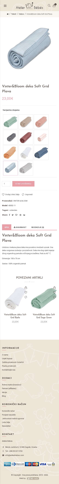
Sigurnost (20, 227)
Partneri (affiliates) (9, 388)
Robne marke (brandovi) (11, 385)
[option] (15, 306)
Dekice (21, 14)
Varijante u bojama (11, 110)
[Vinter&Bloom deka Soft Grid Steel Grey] (10, 137)
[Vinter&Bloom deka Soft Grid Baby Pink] (41, 137)
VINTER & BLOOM (20, 201)
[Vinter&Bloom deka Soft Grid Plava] (10, 168)
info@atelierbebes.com (14, 455)
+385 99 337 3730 (15, 451)
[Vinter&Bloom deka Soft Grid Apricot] (10, 152)
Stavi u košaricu (23, 184)
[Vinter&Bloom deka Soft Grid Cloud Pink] (41, 122)
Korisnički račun (8, 411)
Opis (7, 227)
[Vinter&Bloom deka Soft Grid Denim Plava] (41, 152)
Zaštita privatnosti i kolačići (13, 362)
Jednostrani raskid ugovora (13, 418)
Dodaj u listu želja (12, 194)
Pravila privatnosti (9, 366)
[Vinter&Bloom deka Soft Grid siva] (26, 168)
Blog (4, 396)
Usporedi (29, 194)
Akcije (4, 392)
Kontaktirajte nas (8, 370)
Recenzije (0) (37, 227)
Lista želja (6, 422)
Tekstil (13, 14)
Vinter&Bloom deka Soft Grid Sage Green (44, 316)
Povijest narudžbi (9, 415)
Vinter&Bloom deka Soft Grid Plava (39, 14)
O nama (5, 355)
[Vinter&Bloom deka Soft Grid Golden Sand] (26, 122)
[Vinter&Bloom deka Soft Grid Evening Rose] (26, 137)
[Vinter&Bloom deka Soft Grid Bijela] (26, 152)
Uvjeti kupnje (7, 358)
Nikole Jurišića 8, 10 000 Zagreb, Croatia (21, 447)
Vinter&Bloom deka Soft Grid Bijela (15, 316)
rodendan (13, 210)
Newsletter (6, 426)
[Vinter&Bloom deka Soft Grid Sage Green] (10, 122)
